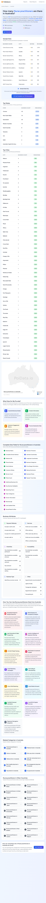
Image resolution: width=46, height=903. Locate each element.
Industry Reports (4, 6)
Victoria (5, 111)
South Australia (6, 127)
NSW (4, 140)
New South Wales (7, 115)
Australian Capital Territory (9, 144)
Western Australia (7, 123)
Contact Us (41, 1)
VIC (4, 136)
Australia (12, 6)
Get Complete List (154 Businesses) (24, 96)
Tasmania (5, 132)
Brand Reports (33, 1)
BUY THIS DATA (7, 32)
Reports (25, 1)
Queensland (6, 119)
